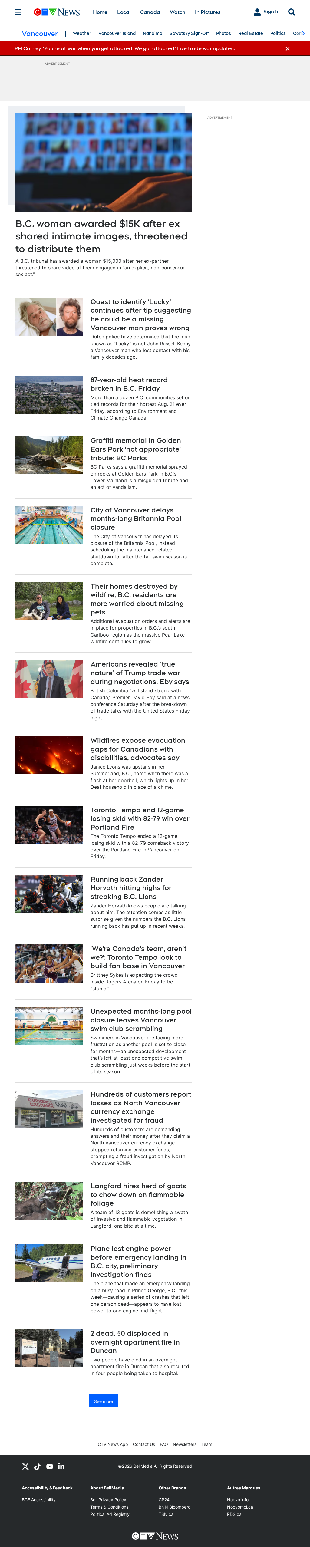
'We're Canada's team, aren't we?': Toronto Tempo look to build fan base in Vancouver (138, 957)
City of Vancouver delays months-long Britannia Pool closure (136, 518)
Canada (150, 12)
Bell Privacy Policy (108, 1499)
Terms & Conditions (109, 1506)
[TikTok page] (37, 1466)
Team (206, 1444)
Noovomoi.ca (240, 1506)
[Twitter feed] (25, 1466)
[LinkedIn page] (61, 1466)
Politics (278, 33)
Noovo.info (238, 1499)
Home (100, 12)
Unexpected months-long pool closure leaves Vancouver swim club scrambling (141, 1019)
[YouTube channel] (49, 1466)
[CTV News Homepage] (57, 12)
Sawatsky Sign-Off (189, 33)
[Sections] (18, 12)
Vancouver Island (117, 33)
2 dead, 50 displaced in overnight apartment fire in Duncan (135, 1341)
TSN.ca (166, 1514)
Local (123, 12)
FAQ (164, 1444)
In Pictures (208, 12)
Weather (82, 33)
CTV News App (113, 1444)
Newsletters (184, 1444)
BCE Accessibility (39, 1499)
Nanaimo (152, 33)
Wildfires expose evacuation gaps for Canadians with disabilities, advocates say (138, 749)
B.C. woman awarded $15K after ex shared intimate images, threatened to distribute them (101, 236)
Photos (223, 33)
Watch (177, 12)
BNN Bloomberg (175, 1506)
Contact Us (144, 1444)
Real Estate (250, 33)
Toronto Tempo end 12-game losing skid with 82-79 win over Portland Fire (140, 818)
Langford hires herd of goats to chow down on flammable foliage (138, 1194)
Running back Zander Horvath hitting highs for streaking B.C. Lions (131, 887)
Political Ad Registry (110, 1514)
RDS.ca (234, 1514)
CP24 (164, 1499)
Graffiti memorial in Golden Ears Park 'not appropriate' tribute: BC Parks (136, 449)
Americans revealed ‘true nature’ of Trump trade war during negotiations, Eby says (140, 672)
